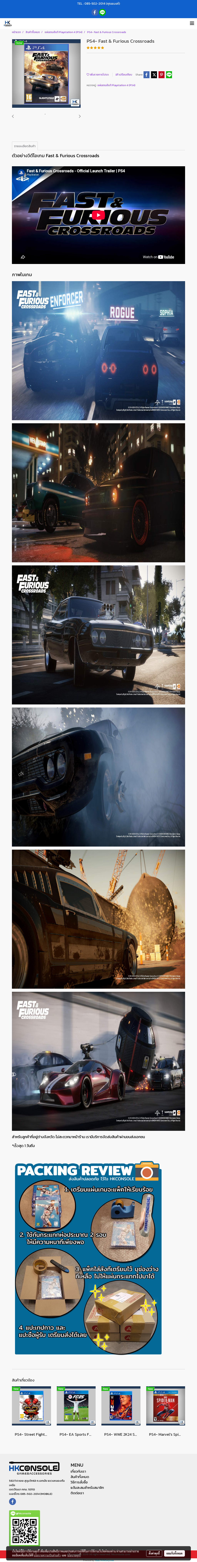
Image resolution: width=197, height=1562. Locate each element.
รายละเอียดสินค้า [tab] (25, 146)
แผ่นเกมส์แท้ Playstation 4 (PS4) (116, 85)
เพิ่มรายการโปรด (99, 75)
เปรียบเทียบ (125, 75)
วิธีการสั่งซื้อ (79, 1482)
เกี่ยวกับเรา (78, 1471)
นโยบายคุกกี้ (74, 1555)
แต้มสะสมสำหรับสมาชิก (87, 1487)
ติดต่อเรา (77, 1493)
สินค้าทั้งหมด (80, 1476)
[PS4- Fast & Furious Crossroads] (46, 73)
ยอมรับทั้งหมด (174, 1553)
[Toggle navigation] (192, 23)
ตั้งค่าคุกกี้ (154, 1553)
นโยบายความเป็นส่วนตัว (47, 1555)
